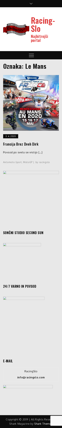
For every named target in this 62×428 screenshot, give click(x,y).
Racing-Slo (43, 24)
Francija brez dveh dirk (21, 144)
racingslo (44, 162)
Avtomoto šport (12, 162)
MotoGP (28, 162)
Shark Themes (43, 423)
